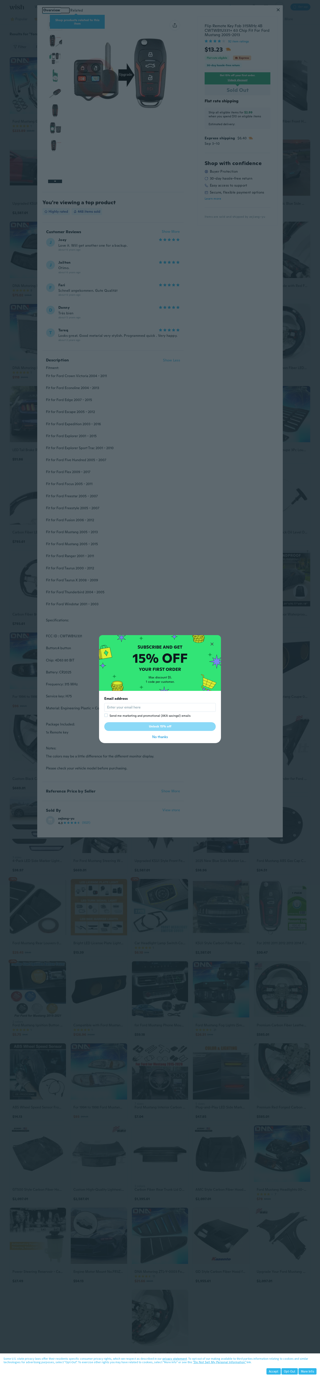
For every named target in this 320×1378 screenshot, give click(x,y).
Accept (273, 1371)
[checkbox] (106, 715)
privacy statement (174, 1359)
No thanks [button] (160, 737)
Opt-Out (289, 1371)
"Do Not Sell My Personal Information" (219, 1362)
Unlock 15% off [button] (160, 726)
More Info (307, 1371)
